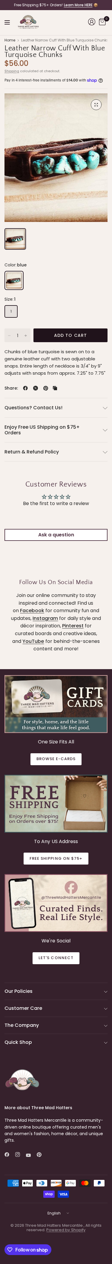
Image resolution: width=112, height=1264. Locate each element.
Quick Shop (18, 1042)
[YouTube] (31, 1155)
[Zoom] (96, 104)
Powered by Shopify (65, 1230)
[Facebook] (9, 1154)
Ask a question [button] (56, 534)
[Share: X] (35, 388)
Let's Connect (56, 958)
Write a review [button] (56, 519)
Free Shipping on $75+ (56, 858)
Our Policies (18, 991)
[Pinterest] (41, 1154)
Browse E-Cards (56, 759)
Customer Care (23, 1008)
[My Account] (91, 21)
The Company (21, 1025)
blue (14, 280)
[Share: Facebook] (25, 388)
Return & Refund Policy (31, 451)
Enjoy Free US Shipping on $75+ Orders (42, 430)
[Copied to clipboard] (55, 388)
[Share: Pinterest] (46, 388)
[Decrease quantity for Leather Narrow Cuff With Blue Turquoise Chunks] (9, 335)
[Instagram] (20, 1154)
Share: (11, 388)
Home (9, 40)
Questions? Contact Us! (33, 407)
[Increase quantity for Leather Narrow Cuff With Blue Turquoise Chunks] (25, 335)
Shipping (11, 71)
